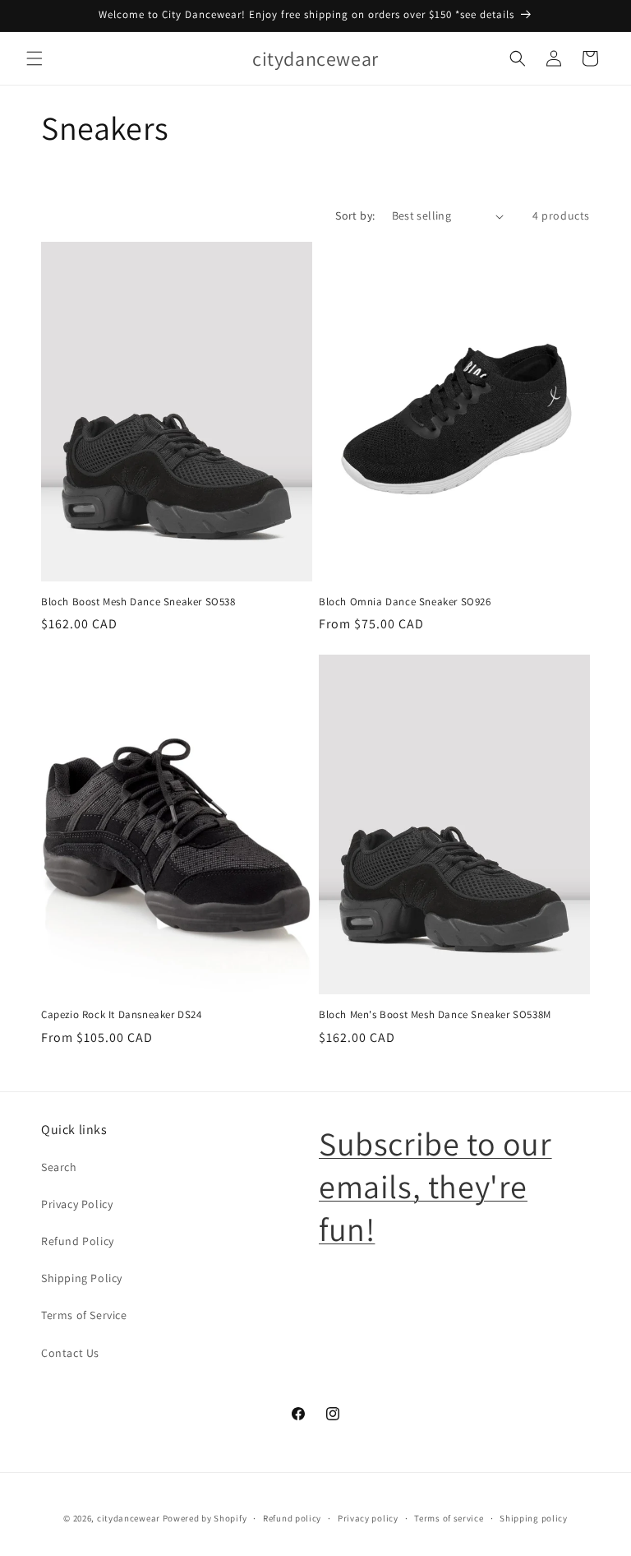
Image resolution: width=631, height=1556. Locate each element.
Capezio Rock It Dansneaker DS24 (121, 1014)
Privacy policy (368, 1518)
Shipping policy (534, 1518)
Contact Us (70, 1352)
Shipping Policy (81, 1278)
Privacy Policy (77, 1204)
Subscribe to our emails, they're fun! (435, 1186)
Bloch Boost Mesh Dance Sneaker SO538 (138, 602)
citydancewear (128, 1518)
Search (59, 1167)
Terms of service (448, 1518)
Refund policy (292, 1518)
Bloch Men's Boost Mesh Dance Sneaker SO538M (435, 1014)
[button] (34, 58)
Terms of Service (84, 1315)
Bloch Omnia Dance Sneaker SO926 (405, 602)
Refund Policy (77, 1241)
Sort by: (355, 215)
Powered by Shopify (205, 1518)
